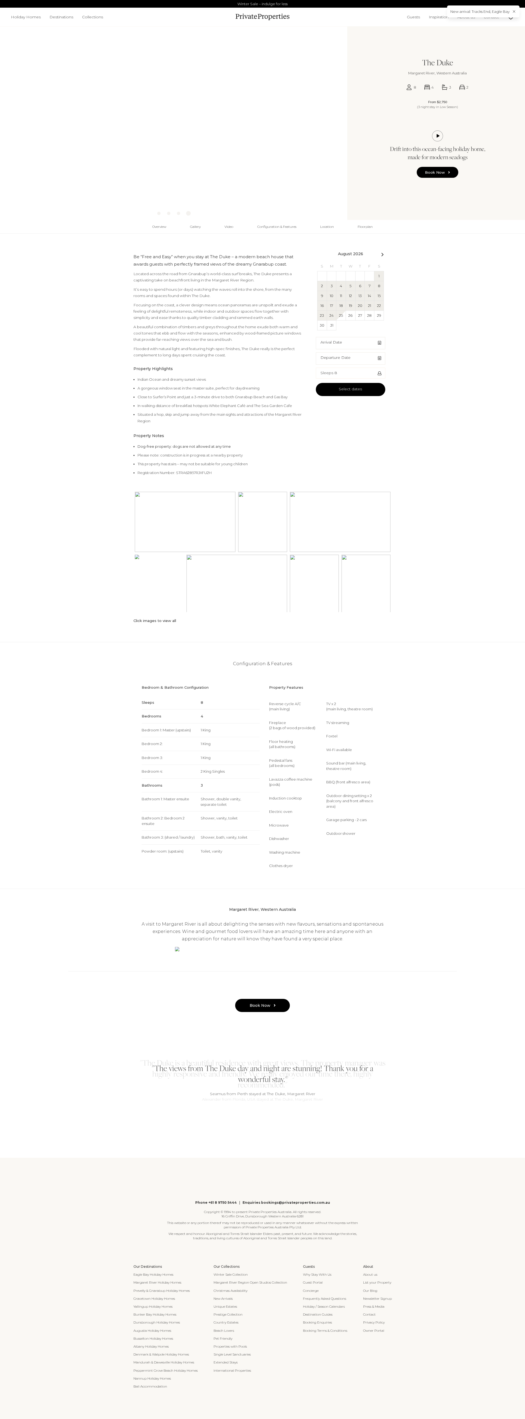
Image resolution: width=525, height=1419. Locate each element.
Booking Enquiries (317, 1322)
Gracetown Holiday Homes (154, 1298)
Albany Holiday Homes (151, 1346)
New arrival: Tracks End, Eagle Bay (480, 11)
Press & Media (373, 1306)
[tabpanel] (262, 1079)
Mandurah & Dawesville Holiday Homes (163, 1362)
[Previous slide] (4, 117)
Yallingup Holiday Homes (153, 1306)
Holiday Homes (26, 16)
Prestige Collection (228, 1314)
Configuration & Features (276, 227)
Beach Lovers (224, 1330)
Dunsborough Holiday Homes (156, 1322)
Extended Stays (226, 1362)
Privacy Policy (374, 1322)
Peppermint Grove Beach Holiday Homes (165, 1370)
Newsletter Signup (377, 1298)
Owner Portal (373, 1330)
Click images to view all (154, 620)
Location (327, 227)
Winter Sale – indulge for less (262, 4)
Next (382, 255)
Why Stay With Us (317, 1274)
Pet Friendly (223, 1338)
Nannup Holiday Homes (152, 1378)
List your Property (377, 1282)
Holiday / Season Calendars (324, 1306)
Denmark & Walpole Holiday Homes (161, 1354)
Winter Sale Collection (231, 1274)
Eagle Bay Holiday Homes (153, 1274)
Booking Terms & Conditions (325, 1330)
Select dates (350, 388)
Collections (92, 16)
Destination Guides (317, 1314)
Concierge (311, 1291)
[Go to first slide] (340, 117)
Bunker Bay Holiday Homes (154, 1314)
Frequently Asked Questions (324, 1298)
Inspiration (439, 16)
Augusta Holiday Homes (152, 1330)
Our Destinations (147, 1266)
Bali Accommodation (150, 1386)
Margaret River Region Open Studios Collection (250, 1282)
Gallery (195, 227)
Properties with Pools (230, 1346)
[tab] (159, 213)
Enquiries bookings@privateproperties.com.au (286, 1202)
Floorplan (365, 227)
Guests (413, 16)
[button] (350, 343)
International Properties (232, 1370)
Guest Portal (313, 1282)
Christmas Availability (230, 1291)
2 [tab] (259, 1118)
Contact (369, 1314)
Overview (159, 227)
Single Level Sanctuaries (232, 1354)
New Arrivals (223, 1298)
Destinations (61, 16)
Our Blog (370, 1291)
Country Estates (226, 1322)
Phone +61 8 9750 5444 (216, 1202)
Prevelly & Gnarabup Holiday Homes (161, 1291)
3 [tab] (265, 1118)
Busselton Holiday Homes (153, 1338)
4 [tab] (270, 1118)
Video (228, 227)
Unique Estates (225, 1306)
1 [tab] (254, 1118)
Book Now (435, 172)
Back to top (11, 226)
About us (370, 1274)
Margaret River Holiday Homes (157, 1282)
